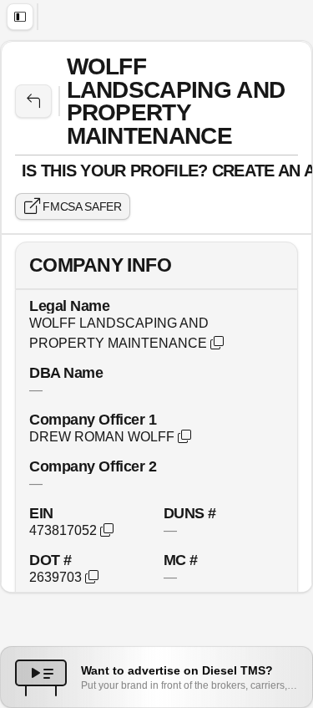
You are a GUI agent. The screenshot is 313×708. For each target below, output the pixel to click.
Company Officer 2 (92, 466)
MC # (181, 560)
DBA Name (66, 372)
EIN (41, 513)
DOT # (50, 560)
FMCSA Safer (81, 206)
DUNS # (190, 513)
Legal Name (69, 305)
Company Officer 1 (92, 419)
